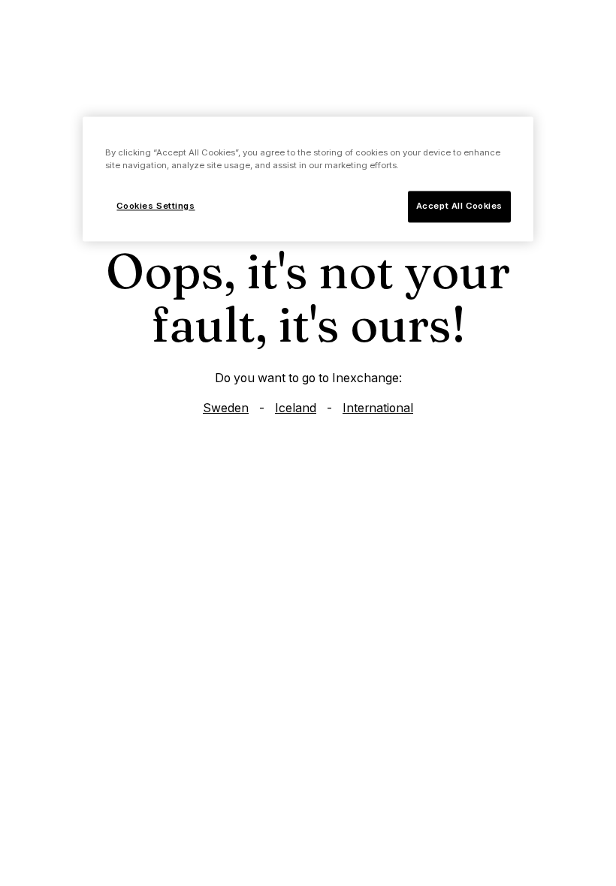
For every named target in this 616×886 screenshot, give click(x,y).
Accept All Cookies (459, 206)
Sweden (226, 408)
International (378, 408)
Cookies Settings (155, 206)
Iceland (295, 408)
